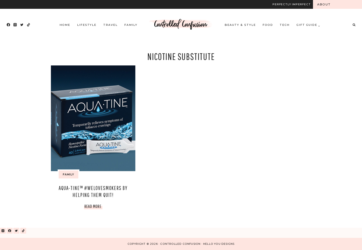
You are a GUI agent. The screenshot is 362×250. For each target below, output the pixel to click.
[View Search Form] (354, 25)
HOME (64, 24)
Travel (110, 24)
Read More (93, 207)
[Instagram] (15, 24)
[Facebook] (8, 24)
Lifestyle (87, 24)
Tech (285, 24)
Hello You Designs (218, 243)
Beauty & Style (240, 24)
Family (130, 24)
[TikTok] (28, 24)
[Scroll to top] (349, 241)
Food (267, 24)
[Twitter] (21, 24)
